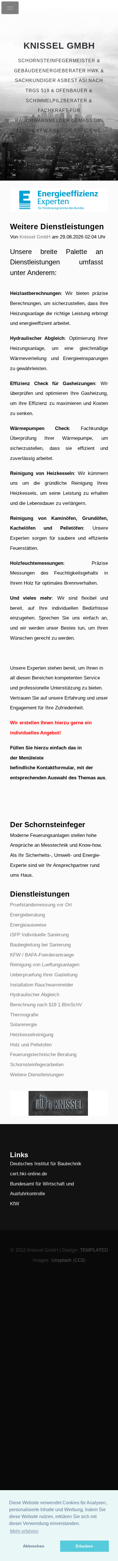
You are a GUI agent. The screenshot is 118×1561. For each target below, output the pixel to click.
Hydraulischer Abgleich (34, 994)
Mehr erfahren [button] (24, 1531)
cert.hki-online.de (28, 1174)
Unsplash (61, 1260)
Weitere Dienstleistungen (37, 1074)
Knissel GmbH (59, 45)
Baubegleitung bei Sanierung (40, 945)
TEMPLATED (94, 1250)
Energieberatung (27, 915)
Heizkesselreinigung (31, 1034)
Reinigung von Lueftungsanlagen (44, 964)
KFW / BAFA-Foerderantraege (42, 955)
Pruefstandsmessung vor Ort (41, 905)
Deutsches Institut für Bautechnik (45, 1163)
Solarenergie (23, 1024)
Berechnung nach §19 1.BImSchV (46, 1004)
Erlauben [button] (84, 1546)
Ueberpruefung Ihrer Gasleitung (43, 974)
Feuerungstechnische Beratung (43, 1054)
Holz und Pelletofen (31, 1044)
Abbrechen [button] (33, 1546)
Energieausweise (28, 925)
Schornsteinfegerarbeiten (37, 1064)
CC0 (79, 1260)
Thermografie (24, 1015)
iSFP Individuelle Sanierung (39, 934)
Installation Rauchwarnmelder (41, 985)
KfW (14, 1203)
